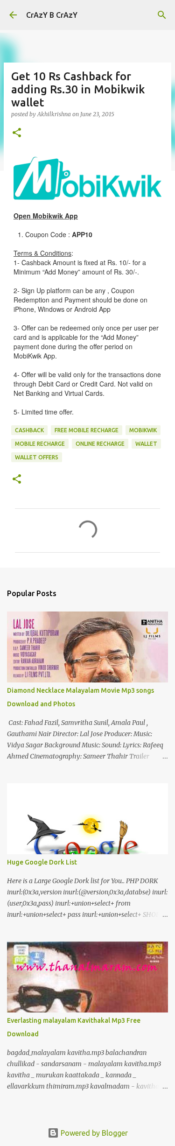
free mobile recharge (87, 430)
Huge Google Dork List (42, 862)
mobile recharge (40, 444)
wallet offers (36, 457)
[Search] (162, 15)
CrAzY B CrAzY (51, 15)
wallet (146, 444)
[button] (16, 133)
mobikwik (143, 430)
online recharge (100, 444)
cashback (29, 430)
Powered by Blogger (93, 1133)
